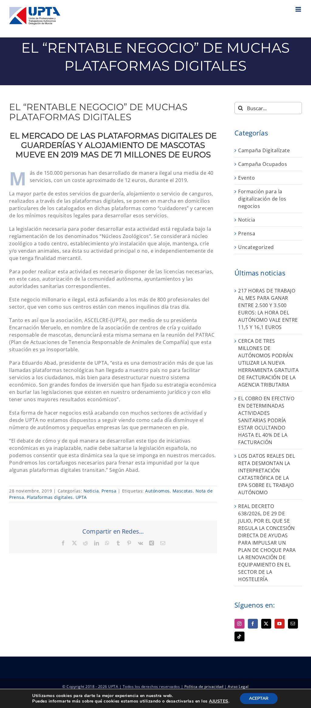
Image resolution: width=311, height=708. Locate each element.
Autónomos (157, 491)
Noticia (91, 491)
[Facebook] (253, 624)
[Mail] (293, 624)
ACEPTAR (258, 698)
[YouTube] (280, 624)
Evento (246, 177)
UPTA (81, 497)
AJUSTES (218, 701)
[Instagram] (239, 624)
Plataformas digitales (50, 497)
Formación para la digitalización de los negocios (262, 198)
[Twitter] (266, 624)
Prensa (108, 491)
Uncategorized (256, 247)
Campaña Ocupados (262, 164)
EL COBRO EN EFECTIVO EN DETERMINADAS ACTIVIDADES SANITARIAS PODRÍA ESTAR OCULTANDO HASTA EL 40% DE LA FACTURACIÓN (266, 420)
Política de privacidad (204, 686)
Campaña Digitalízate (264, 150)
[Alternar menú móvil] (299, 9)
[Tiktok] (239, 636)
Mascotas (183, 491)
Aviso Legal (238, 686)
